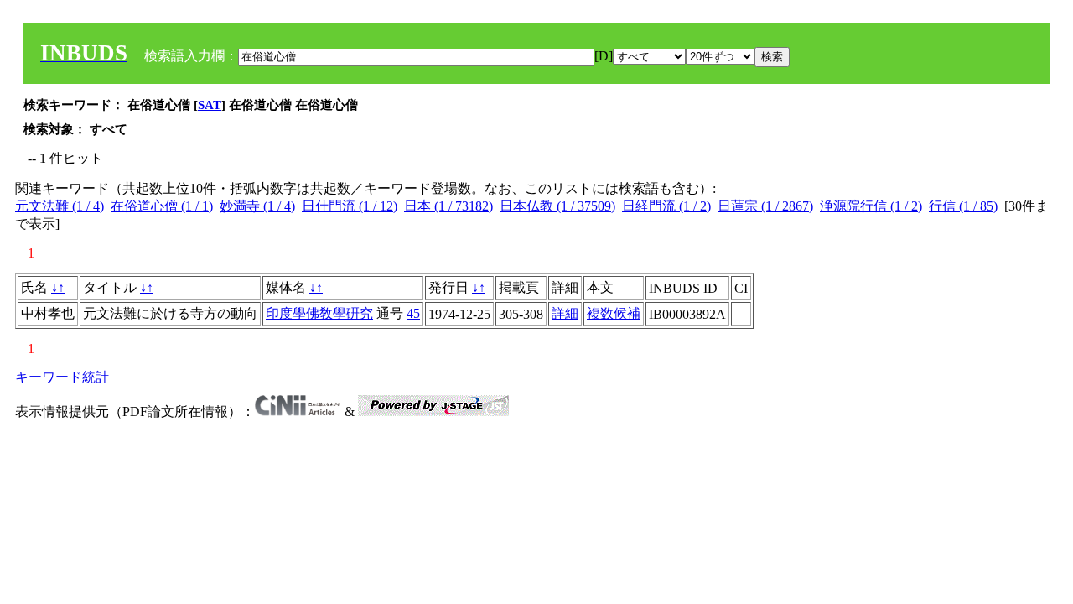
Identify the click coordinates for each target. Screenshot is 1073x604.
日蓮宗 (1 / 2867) (765, 206)
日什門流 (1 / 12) (349, 206)
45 (413, 313)
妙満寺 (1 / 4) (257, 206)
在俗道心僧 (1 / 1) (162, 206)
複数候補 (613, 313)
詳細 (565, 313)
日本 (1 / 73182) (448, 206)
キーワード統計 (62, 377)
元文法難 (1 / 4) (59, 206)
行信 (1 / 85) (963, 206)
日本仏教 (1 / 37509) (557, 206)
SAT (209, 105)
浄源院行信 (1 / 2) (871, 206)
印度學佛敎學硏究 (319, 313)
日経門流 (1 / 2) (666, 206)
